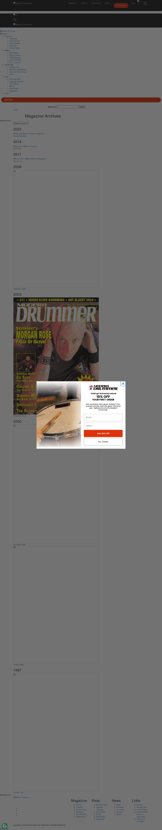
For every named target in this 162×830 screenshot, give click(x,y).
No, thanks (103, 441)
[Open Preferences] (5, 826)
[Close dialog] (123, 383)
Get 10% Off (103, 433)
